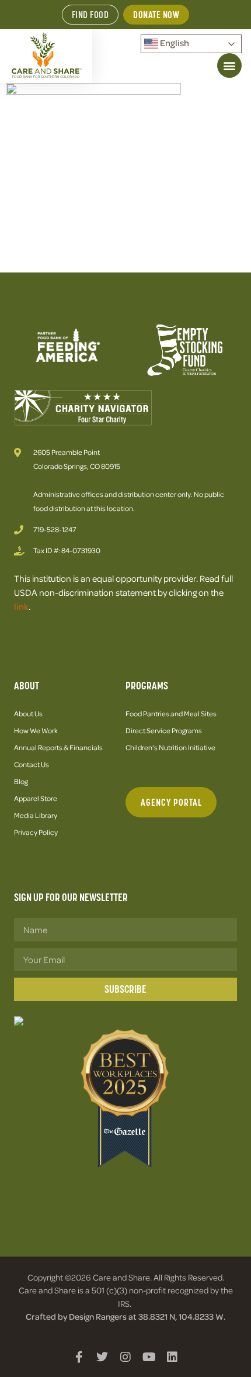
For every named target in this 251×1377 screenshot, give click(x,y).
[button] (229, 65)
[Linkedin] (172, 1357)
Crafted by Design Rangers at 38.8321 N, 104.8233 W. (125, 1316)
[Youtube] (149, 1357)
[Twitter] (102, 1357)
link (21, 606)
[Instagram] (125, 1357)
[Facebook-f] (79, 1357)
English (173, 43)
